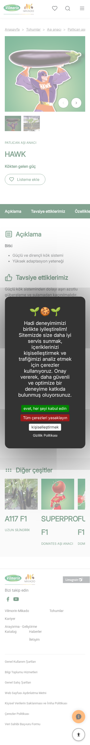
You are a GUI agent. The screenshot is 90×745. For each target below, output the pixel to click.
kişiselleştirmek (45, 427)
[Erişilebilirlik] (78, 734)
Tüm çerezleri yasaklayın (45, 417)
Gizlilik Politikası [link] (45, 435)
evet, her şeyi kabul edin (45, 408)
